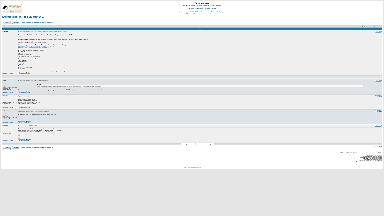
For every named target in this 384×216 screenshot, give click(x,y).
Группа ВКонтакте (211, 8)
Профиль (189, 13)
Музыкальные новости (46, 22)
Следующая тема (376, 26)
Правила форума (184, 11)
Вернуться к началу (7, 73)
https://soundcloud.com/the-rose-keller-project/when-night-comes (36, 46)
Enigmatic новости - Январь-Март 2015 (23, 17)
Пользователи (206, 11)
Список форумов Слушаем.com (30, 22)
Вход (217, 13)
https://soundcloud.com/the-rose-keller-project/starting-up (33, 47)
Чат (205, 8)
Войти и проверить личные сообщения (204, 13)
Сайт (189, 8)
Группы (214, 11)
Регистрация (222, 11)
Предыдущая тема (365, 26)
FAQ (193, 11)
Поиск (198, 11)
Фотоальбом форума (197, 8)
